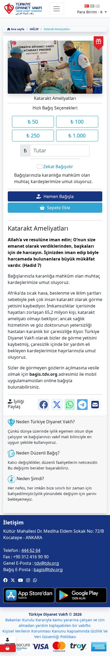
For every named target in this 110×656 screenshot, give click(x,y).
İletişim (13, 522)
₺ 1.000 (77, 135)
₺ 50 (33, 121)
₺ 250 (33, 135)
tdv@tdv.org (46, 563)
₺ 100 (77, 121)
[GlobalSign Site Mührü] (17, 647)
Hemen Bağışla (58, 196)
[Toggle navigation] (56, 9)
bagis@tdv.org (48, 569)
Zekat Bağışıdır (58, 166)
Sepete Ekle (58, 208)
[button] (5, 580)
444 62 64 (30, 550)
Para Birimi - (90, 11)
